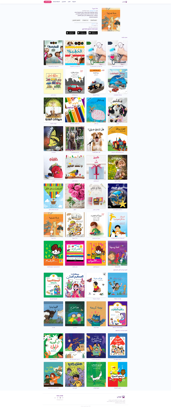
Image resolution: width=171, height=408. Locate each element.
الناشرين (64, 1)
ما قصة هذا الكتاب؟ (96, 359)
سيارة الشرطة (96, 95)
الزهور (75, 209)
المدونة (74, 1)
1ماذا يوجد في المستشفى (117, 66)
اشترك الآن (47, 1)
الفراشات (53, 152)
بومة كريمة (96, 327)
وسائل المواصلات (118, 95)
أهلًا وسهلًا (117, 267)
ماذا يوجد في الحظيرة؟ (75, 66)
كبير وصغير (96, 181)
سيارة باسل (53, 95)
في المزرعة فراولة (53, 359)
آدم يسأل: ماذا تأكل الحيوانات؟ (117, 238)
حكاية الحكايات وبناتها (117, 327)
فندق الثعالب (96, 388)
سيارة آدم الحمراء (96, 238)
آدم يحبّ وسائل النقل (53, 209)
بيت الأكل (96, 123)
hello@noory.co (60, 399)
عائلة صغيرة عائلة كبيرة (53, 388)
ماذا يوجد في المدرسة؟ (53, 66)
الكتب (69, 1)
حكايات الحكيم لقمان (74, 298)
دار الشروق (93, 23)
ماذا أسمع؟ (74, 238)
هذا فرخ (75, 327)
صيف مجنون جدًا (117, 359)
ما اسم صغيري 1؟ (75, 152)
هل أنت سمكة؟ (117, 298)
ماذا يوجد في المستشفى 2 (96, 66)
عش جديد (75, 388)
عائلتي (117, 123)
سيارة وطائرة (75, 95)
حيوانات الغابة (53, 123)
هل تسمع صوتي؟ (96, 152)
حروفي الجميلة (117, 388)
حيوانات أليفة (118, 181)
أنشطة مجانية (56, 1)
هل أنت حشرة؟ (96, 298)
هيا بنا (53, 327)
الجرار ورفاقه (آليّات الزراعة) (118, 152)
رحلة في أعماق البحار (117, 209)
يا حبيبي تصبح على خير (75, 359)
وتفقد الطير (74, 181)
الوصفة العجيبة (53, 298)
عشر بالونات (75, 267)
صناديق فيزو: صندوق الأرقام (53, 267)
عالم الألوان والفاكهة (74, 123)
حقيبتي (53, 181)
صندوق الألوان (96, 267)
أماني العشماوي (92, 10)
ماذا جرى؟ (53, 238)
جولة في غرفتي (96, 209)
